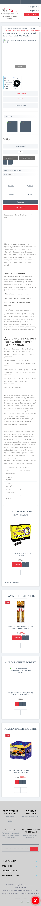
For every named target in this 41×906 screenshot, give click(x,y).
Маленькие (15, 583)
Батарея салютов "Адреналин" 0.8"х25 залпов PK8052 (20, 771)
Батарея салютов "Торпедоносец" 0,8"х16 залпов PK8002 (20, 693)
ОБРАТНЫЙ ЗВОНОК (32, 14)
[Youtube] (25, 855)
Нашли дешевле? (20, 146)
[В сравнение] (10, 162)
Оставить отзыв (21, 105)
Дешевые (8, 583)
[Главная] (4, 28)
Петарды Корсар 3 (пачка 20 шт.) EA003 (20, 554)
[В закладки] (5, 162)
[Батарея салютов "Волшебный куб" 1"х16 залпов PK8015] (20, 56)
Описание (20, 202)
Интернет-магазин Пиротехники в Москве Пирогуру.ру (20, 890)
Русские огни (17, 170)
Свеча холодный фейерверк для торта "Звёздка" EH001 (20, 627)
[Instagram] (18, 855)
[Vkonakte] (22, 855)
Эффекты (8, 116)
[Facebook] (15, 855)
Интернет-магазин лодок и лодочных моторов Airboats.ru (20, 894)
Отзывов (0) (20, 207)
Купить (17, 565)
